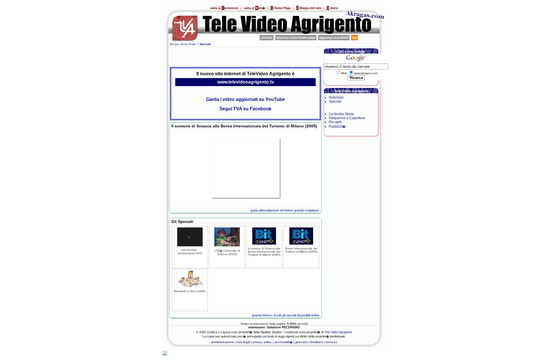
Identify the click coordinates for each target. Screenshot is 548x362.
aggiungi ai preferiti (333, 37)
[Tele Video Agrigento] (254, 33)
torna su (331, 342)
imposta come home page (295, 37)
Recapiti (335, 122)
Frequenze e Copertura (347, 118)
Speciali (335, 101)
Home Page (281, 8)
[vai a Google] (356, 62)
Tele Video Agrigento (338, 332)
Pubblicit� (337, 127)
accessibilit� (283, 342)
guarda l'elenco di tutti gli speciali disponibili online (285, 315)
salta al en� (254, 8)
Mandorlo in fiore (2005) (190, 291)
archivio (267, 37)
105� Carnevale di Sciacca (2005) (227, 252)
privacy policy (262, 342)
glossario (301, 342)
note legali (243, 342)
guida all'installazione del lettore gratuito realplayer (285, 210)
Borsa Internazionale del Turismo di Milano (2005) (301, 250)
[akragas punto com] (365, 33)
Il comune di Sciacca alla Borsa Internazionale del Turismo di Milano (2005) (264, 251)
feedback (316, 342)
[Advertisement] (245, 56)
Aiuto (332, 8)
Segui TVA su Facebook (245, 108)
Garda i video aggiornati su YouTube (245, 99)
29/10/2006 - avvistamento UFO (190, 252)
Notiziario (336, 97)
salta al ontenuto (224, 8)
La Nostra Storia (341, 114)
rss (354, 37)
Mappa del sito (309, 8)
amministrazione (222, 342)
